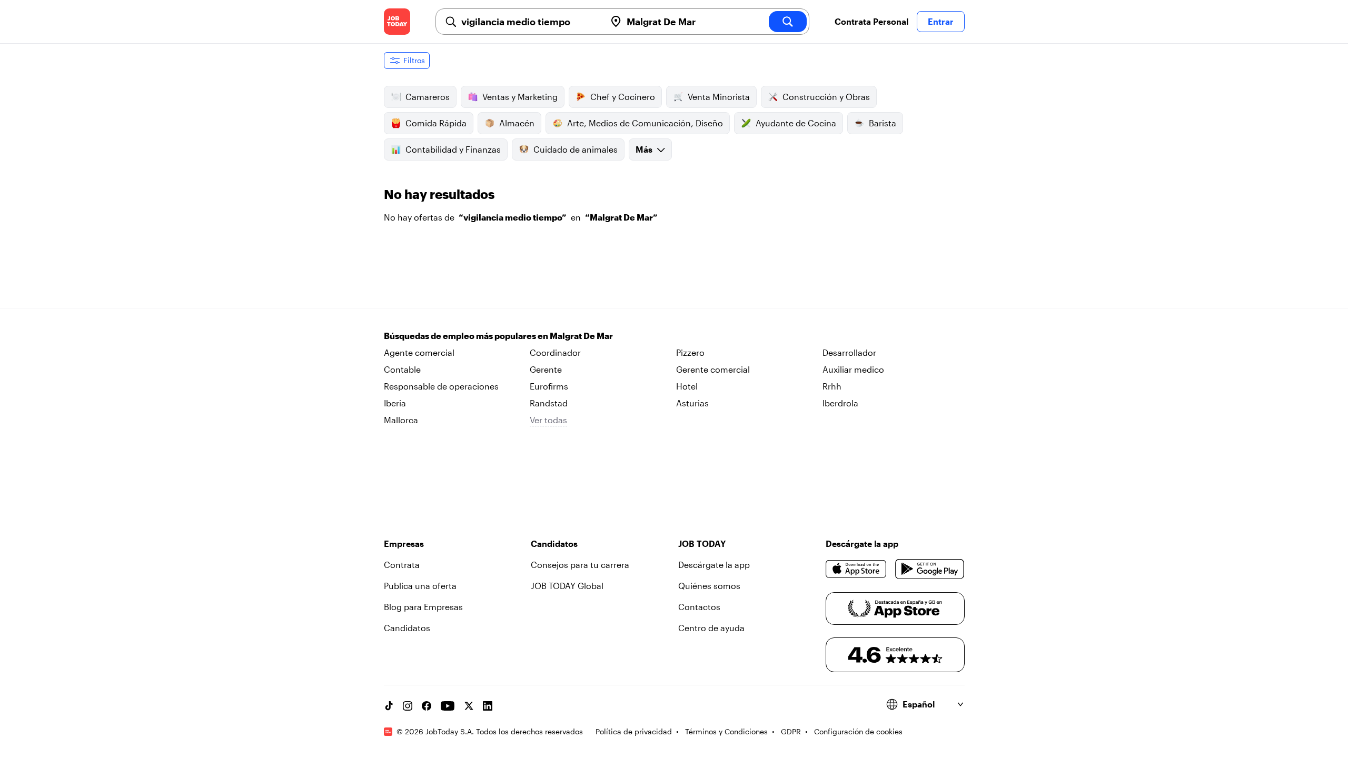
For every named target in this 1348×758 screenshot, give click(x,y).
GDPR (791, 731)
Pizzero (690, 352)
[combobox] (529, 21)
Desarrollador (849, 352)
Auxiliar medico (853, 369)
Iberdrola (840, 403)
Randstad (549, 403)
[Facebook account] (426, 706)
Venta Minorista (719, 97)
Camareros (427, 97)
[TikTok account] (388, 706)
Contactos (699, 607)
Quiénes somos (709, 586)
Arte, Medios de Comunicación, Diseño (645, 123)
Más (644, 149)
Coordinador (555, 352)
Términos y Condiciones (726, 731)
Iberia (395, 403)
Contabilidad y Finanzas (453, 149)
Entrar (941, 21)
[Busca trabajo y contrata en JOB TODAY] (397, 21)
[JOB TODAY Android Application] (929, 569)
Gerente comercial (713, 369)
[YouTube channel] (447, 706)
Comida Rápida (436, 123)
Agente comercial (419, 352)
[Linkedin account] (487, 706)
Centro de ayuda (711, 628)
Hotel (687, 386)
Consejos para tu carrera (580, 565)
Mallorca (401, 420)
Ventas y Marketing (520, 97)
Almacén (516, 123)
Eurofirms (549, 386)
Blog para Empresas (423, 607)
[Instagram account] (407, 706)
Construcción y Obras (826, 97)
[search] (788, 21)
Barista (882, 123)
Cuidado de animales (575, 149)
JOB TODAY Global (567, 586)
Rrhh (831, 386)
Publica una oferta (420, 586)
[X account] (468, 706)
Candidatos (407, 628)
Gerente (546, 369)
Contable (402, 369)
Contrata (402, 565)
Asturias (692, 403)
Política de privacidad (634, 731)
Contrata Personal (871, 21)
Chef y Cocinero (622, 97)
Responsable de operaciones (441, 386)
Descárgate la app (714, 565)
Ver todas (548, 420)
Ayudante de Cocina (796, 123)
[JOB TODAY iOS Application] (856, 569)
